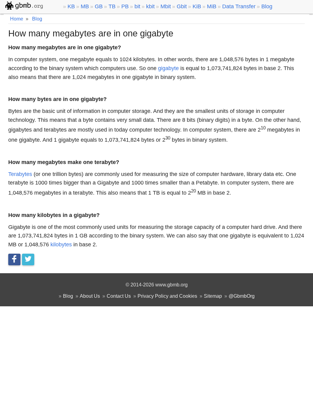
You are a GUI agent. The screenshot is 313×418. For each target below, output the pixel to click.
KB (71, 6)
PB (125, 6)
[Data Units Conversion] (29, 6)
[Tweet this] (28, 259)
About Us (90, 296)
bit (137, 6)
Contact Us (119, 296)
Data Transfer (239, 6)
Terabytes (20, 174)
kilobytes (61, 244)
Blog (266, 6)
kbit (150, 6)
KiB (197, 6)
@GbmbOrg (242, 296)
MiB (211, 6)
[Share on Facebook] (14, 259)
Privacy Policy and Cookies (167, 296)
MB (85, 6)
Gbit (182, 6)
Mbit (165, 6)
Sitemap (213, 296)
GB (99, 6)
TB (112, 6)
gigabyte (168, 68)
